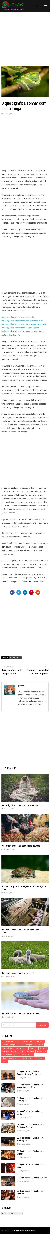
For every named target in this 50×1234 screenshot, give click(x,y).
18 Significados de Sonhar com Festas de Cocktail (30, 1125)
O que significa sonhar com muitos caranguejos (22, 320)
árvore (42, 1058)
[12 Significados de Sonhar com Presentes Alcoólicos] (8, 1085)
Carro (32, 1041)
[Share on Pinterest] (31, 592)
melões (13, 1051)
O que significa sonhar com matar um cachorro (22, 805)
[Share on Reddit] (37, 592)
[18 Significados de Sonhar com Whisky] (8, 1151)
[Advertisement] (25, 36)
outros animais (41, 1051)
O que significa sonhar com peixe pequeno (20, 1013)
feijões (41, 1045)
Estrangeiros (29, 1045)
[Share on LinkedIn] (25, 592)
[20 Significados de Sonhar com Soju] (8, 1178)
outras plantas (29, 1051)
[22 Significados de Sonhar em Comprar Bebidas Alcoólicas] (8, 1071)
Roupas (23, 1055)
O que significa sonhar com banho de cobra (20, 327)
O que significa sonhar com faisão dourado (20, 845)
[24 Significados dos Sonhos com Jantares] (8, 1111)
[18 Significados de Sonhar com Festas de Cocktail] (8, 1125)
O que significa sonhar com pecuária (17, 973)
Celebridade (40, 1041)
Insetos (32, 1048)
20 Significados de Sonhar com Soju (32, 1177)
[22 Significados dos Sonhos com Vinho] (8, 1164)
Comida (5, 1045)
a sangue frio (15, 658)
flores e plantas (7, 1048)
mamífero (6, 1051)
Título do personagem (10, 1058)
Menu (45, 6)
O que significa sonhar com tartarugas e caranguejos (24, 324)
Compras (13, 1045)
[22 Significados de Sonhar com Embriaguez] (8, 1138)
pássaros (9, 1055)
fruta (16, 1048)
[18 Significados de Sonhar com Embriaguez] (8, 1098)
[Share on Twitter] (18, 592)
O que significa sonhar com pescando (17, 317)
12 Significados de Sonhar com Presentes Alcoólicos (30, 1086)
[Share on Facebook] (12, 592)
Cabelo (25, 1041)
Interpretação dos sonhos (26, 1230)
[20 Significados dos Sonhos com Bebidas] (8, 1191)
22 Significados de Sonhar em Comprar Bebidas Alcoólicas (29, 1072)
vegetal (25, 1058)
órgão (5, 1061)
